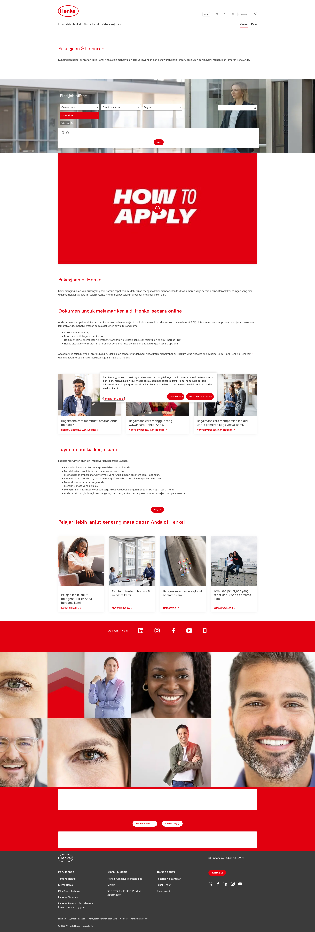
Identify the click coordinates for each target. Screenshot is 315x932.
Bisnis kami (91, 24)
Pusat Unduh (164, 885)
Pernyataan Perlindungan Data (102, 918)
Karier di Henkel (70, 608)
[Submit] (255, 14)
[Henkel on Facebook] (173, 632)
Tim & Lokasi (169, 608)
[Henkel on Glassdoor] (204, 632)
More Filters (68, 115)
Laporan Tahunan (68, 897)
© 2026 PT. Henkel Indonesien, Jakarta (75, 926)
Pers (254, 24)
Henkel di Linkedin (240, 354)
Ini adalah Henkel (69, 24)
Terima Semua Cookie (200, 396)
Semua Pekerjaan (223, 608)
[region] (158, 387)
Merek (111, 885)
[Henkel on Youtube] (189, 633)
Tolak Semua (175, 396)
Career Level (68, 107)
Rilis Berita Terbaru (69, 891)
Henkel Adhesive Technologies (124, 878)
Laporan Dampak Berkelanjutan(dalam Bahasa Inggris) (76, 905)
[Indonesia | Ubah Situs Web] (233, 14)
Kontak (216, 873)
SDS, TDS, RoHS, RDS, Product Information (124, 892)
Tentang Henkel (67, 878)
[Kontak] (217, 14)
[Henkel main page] (68, 11)
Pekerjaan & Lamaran (169, 878)
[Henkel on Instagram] (157, 633)
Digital (147, 107)
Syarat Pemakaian (77, 918)
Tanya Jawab (164, 891)
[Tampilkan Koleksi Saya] (225, 14)
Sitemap (62, 918)
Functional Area (111, 107)
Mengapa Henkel (121, 608)
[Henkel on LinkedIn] (140, 632)
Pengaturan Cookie (140, 918)
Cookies (124, 918)
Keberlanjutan (111, 24)
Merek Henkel (66, 885)
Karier (244, 24)
